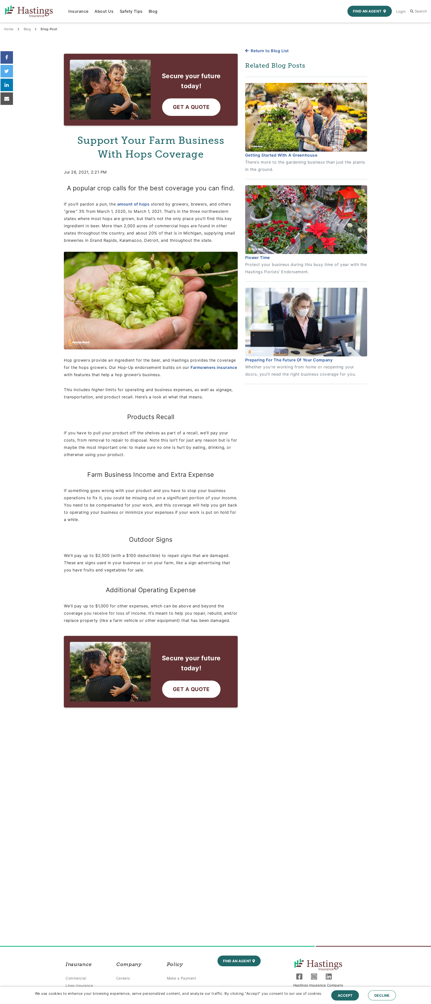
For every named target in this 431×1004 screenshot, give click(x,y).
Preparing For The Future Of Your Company (288, 359)
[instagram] (315, 977)
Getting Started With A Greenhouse (281, 155)
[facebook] (300, 977)
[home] (318, 965)
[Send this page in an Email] (6, 98)
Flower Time (257, 257)
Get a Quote (191, 107)
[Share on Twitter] (6, 71)
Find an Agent (367, 11)
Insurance (78, 11)
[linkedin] (330, 977)
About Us (104, 11)
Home (8, 29)
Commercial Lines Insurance (79, 982)
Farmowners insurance (214, 367)
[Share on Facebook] (6, 57)
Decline (382, 995)
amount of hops (133, 204)
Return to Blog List (270, 50)
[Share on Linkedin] (6, 85)
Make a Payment (181, 978)
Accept (345, 995)
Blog (153, 11)
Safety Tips (131, 11)
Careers (123, 978)
